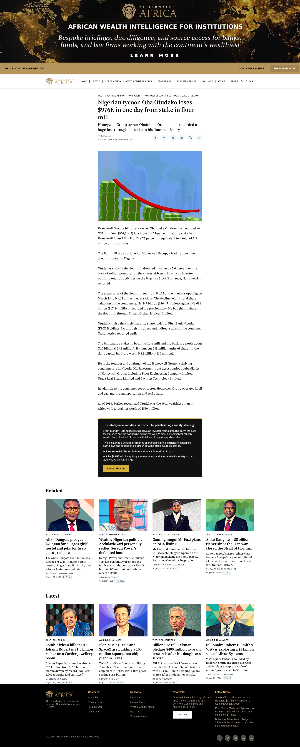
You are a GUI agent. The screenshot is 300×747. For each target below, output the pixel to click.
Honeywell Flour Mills (157, 96)
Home (84, 81)
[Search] (242, 81)
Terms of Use (95, 707)
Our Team (93, 711)
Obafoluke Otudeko (186, 96)
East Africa (165, 81)
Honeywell (134, 96)
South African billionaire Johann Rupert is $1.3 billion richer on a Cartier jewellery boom (69, 651)
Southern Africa (187, 81)
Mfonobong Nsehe (56, 679)
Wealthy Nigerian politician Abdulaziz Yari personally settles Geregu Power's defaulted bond (122, 546)
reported (104, 283)
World (222, 81)
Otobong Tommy (109, 577)
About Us (93, 697)
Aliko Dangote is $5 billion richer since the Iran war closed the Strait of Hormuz (229, 544)
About (234, 81)
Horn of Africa (137, 702)
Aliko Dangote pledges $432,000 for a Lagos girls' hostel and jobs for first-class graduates (67, 546)
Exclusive (207, 81)
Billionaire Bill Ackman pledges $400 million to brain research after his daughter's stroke (176, 651)
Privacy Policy (96, 702)
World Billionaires (110, 640)
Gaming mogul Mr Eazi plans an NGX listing (176, 541)
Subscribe (182, 715)
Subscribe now (284, 68)
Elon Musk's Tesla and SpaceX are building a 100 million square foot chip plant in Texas (120, 651)
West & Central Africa (139, 81)
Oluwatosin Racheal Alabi (168, 565)
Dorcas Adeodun (162, 679)
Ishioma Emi (104, 136)
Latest (96, 81)
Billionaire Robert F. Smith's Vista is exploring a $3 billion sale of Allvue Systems (230, 649)
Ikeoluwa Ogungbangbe (59, 573)
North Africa (113, 81)
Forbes (118, 403)
